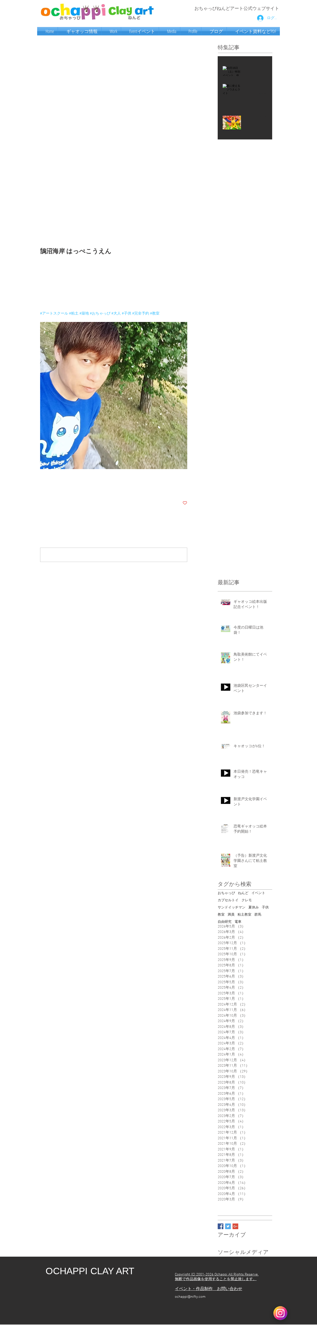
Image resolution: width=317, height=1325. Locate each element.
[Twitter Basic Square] (228, 1226)
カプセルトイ (228, 900)
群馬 (257, 915)
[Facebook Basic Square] (220, 1226)
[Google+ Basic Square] (235, 1226)
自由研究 (225, 922)
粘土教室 (244, 915)
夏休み (253, 907)
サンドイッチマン (231, 907)
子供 (265, 907)
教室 (221, 915)
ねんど (243, 893)
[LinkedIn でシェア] (66, 487)
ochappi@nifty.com (190, 1297)
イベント (258, 893)
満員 (231, 915)
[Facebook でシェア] (42, 487)
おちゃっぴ (226, 893)
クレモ (246, 900)
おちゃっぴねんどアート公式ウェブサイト (236, 8)
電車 (238, 922)
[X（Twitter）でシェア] (54, 487)
